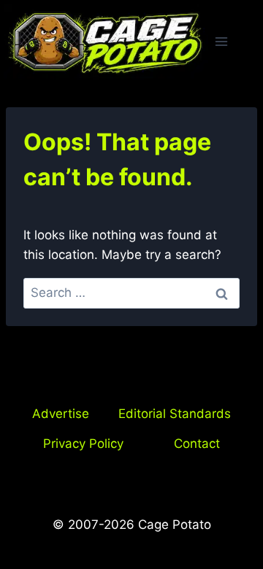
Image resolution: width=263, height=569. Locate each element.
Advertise (60, 413)
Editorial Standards (174, 413)
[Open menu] (221, 42)
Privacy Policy (83, 443)
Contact (197, 443)
